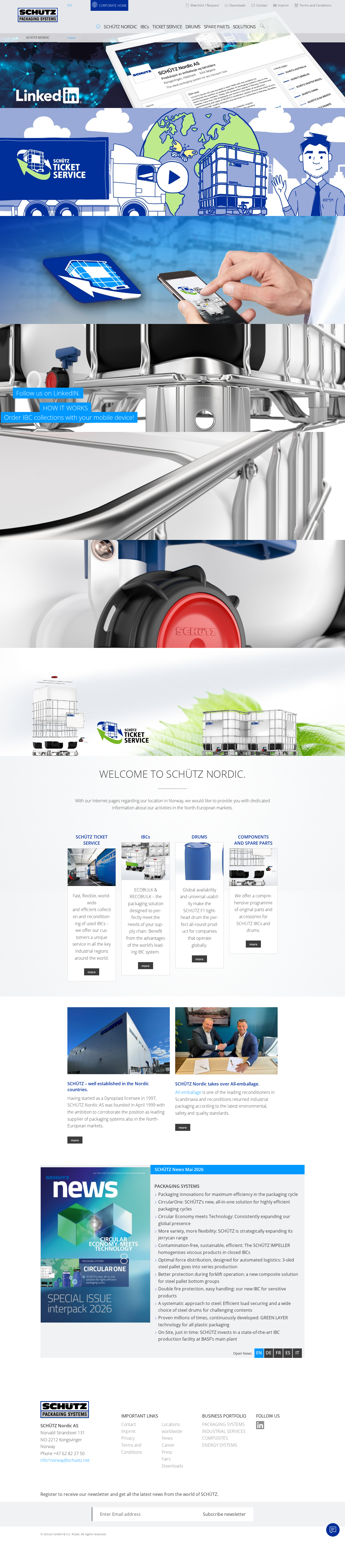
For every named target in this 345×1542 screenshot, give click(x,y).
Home (71, 38)
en (69, 5)
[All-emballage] (226, 1040)
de (268, 1353)
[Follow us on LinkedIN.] (172, 54)
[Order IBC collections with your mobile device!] (172, 270)
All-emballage (188, 1092)
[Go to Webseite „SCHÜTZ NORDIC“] (118, 1040)
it (297, 1353)
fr (278, 1353)
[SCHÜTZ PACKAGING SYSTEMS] (37, 19)
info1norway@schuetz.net (64, 1460)
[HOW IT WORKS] (172, 162)
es (287, 1353)
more (75, 1140)
